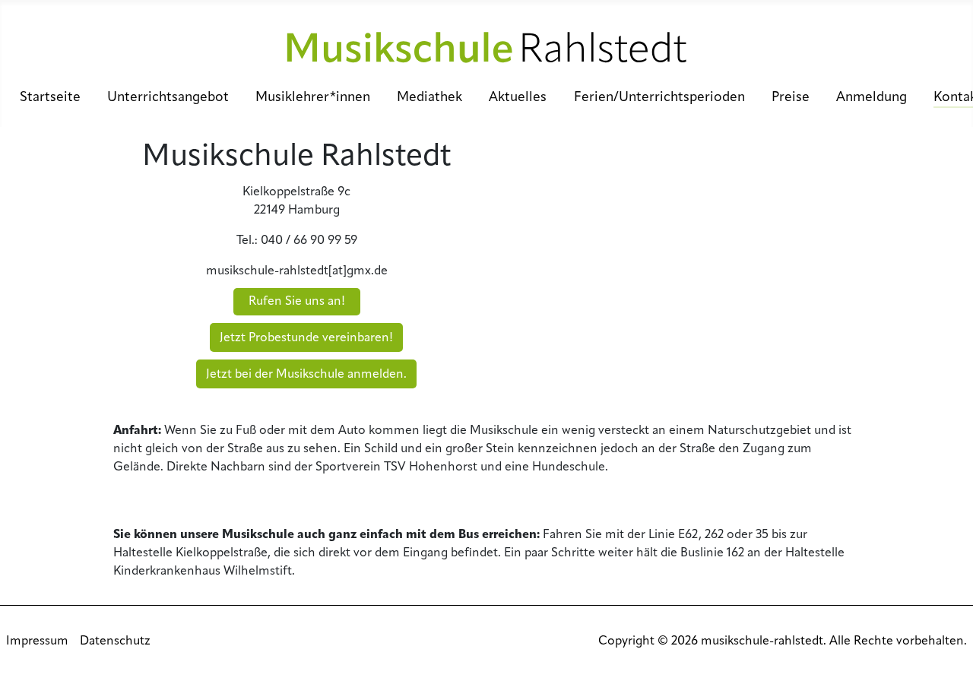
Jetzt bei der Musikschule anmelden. (306, 375)
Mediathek (429, 97)
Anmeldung (871, 97)
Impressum (37, 641)
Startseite (50, 97)
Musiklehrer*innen (312, 97)
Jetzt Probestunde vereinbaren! (306, 338)
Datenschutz (115, 641)
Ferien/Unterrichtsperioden (659, 97)
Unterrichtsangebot (168, 97)
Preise (791, 97)
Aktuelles (518, 97)
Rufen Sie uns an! (297, 302)
